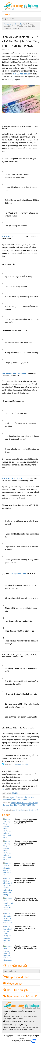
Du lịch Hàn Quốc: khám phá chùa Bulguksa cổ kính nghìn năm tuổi (18, 798)
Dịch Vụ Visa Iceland (18, 573)
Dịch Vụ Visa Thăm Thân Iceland (14, 479)
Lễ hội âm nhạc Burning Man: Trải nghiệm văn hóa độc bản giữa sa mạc (25, 948)
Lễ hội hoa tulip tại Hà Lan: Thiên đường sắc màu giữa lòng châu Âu (24, 928)
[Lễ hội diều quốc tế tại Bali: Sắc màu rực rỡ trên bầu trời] (8, 918)
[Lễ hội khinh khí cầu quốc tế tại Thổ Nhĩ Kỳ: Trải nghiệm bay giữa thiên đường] (8, 887)
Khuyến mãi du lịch (17, 977)
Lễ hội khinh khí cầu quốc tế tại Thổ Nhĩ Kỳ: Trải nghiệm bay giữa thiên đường (25, 880)
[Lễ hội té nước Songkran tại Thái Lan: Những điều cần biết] (8, 904)
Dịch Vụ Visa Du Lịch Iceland (13, 237)
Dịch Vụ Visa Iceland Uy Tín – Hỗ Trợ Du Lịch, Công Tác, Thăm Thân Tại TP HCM (20, 804)
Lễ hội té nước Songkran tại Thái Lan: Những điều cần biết (26, 899)
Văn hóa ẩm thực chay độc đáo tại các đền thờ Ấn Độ (24, 864)
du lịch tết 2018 (32, 810)
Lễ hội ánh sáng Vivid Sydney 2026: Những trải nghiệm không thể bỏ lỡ (25, 821)
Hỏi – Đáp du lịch (17, 990)
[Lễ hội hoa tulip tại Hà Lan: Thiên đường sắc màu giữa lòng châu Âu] (8, 935)
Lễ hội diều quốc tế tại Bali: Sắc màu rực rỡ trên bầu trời (25, 914)
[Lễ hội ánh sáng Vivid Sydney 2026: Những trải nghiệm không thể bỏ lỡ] (8, 828)
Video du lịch (14, 983)
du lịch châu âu (19, 810)
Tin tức (20, 24)
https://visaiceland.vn (20, 764)
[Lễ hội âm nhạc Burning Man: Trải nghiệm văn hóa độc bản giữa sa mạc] (8, 953)
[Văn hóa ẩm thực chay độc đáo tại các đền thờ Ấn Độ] (8, 869)
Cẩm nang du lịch (9, 24)
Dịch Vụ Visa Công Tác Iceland (14, 373)
